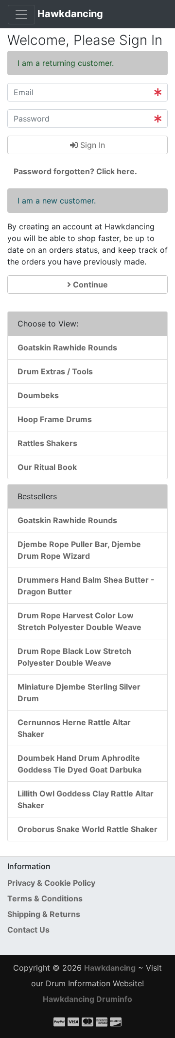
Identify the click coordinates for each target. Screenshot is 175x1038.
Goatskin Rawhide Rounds (67, 347)
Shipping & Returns (43, 914)
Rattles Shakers (47, 443)
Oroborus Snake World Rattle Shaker (88, 829)
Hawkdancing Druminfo (87, 999)
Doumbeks (38, 395)
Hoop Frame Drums (55, 419)
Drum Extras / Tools (55, 371)
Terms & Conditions (45, 898)
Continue (89, 284)
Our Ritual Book (47, 467)
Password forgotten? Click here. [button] (75, 171)
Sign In (91, 145)
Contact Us (28, 930)
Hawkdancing (70, 14)
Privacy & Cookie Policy (51, 883)
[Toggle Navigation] (21, 14)
